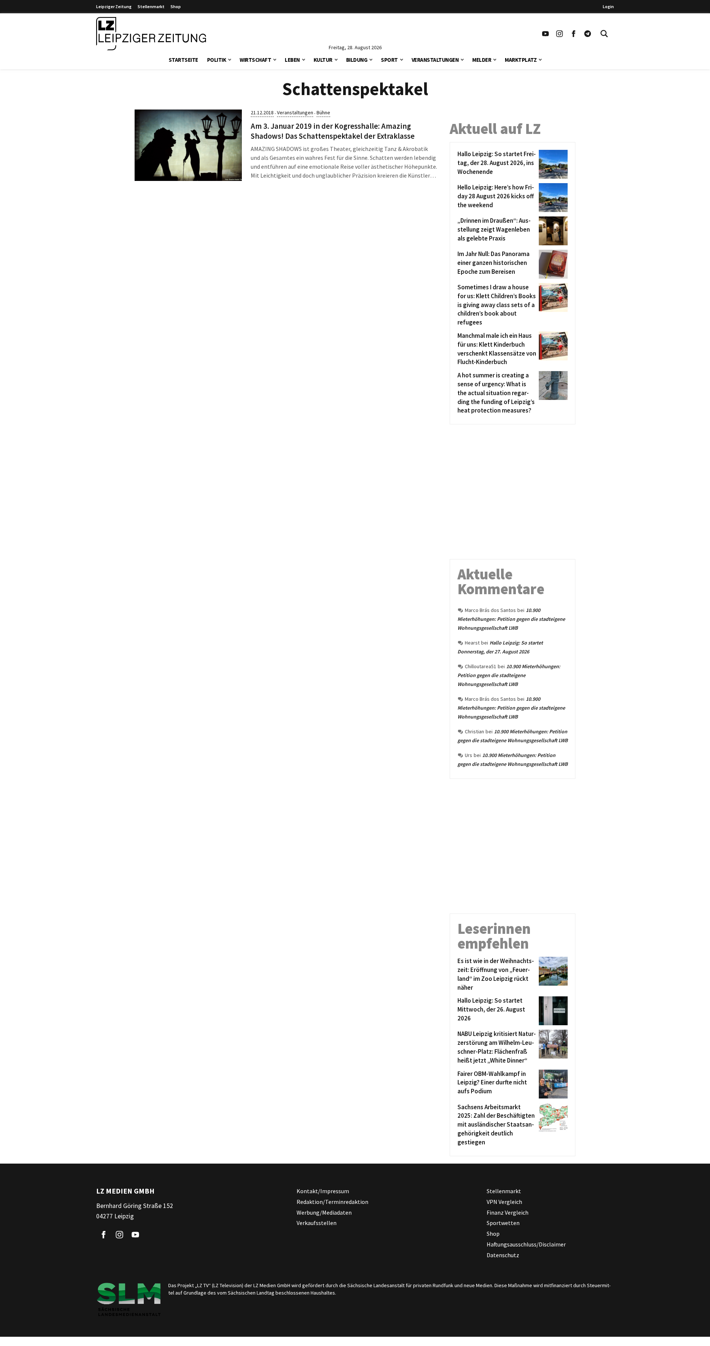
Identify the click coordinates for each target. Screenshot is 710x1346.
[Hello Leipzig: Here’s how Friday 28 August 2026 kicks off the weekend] (552, 197)
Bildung (357, 59)
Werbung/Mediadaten (324, 1212)
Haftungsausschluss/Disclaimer (526, 1244)
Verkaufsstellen (317, 1222)
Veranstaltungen (435, 59)
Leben (292, 59)
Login (608, 6)
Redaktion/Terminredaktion (332, 1201)
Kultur (323, 59)
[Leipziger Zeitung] (151, 33)
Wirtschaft (255, 59)
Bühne (323, 112)
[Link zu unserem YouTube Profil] (545, 34)
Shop (175, 6)
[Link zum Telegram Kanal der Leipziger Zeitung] (588, 34)
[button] (230, 59)
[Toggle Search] (604, 33)
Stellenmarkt (151, 6)
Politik (216, 59)
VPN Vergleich (504, 1201)
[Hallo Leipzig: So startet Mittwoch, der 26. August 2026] (552, 1010)
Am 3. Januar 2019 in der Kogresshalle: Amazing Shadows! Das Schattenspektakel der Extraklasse (333, 131)
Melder (481, 59)
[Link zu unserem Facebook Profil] (574, 34)
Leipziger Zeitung (114, 6)
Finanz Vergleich (507, 1212)
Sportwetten (503, 1222)
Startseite (183, 59)
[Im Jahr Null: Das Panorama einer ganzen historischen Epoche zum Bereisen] (552, 264)
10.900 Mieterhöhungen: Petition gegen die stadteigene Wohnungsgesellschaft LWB (511, 619)
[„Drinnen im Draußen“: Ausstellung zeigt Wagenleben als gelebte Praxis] (552, 230)
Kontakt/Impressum (323, 1191)
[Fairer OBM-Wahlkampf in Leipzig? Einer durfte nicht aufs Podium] (552, 1084)
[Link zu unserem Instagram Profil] (559, 34)
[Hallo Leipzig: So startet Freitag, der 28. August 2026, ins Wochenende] (552, 164)
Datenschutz (503, 1254)
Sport (389, 59)
